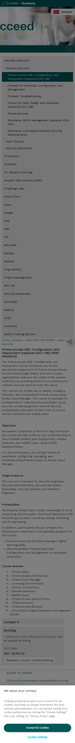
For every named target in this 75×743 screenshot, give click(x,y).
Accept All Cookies (37, 727)
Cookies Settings (38, 736)
